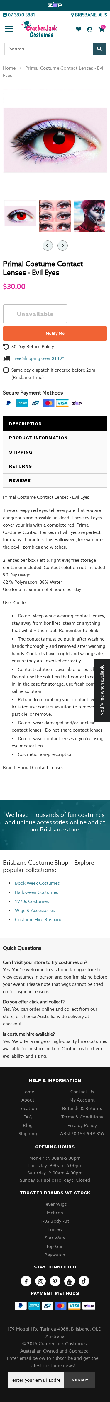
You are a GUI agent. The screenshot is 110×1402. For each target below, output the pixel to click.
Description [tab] (25, 423)
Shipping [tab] (20, 452)
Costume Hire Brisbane (38, 919)
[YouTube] (69, 1281)
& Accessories (40, 910)
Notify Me (55, 333)
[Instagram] (40, 1281)
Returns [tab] (20, 466)
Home (9, 68)
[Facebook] (26, 1281)
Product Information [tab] (38, 437)
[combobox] (55, 49)
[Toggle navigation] (9, 29)
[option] (55, 5)
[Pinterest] (55, 1281)
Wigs (20, 910)
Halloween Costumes (36, 892)
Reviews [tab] (20, 480)
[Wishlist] (78, 29)
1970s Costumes (32, 901)
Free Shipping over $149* (38, 358)
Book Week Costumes (37, 883)
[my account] (89, 29)
